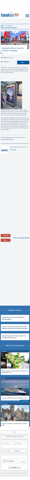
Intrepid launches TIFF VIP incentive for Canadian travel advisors (14, 336)
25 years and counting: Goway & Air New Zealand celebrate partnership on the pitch (15, 327)
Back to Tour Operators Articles (9, 27)
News (2, 25)
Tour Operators (9, 25)
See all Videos (25, 401)
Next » (5, 240)
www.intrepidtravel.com (7, 139)
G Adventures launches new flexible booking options (13, 318)
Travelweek (6, 61)
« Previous (6, 235)
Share (22, 62)
